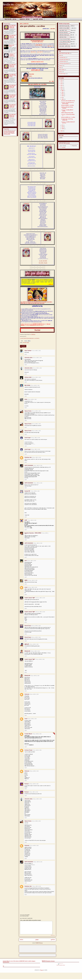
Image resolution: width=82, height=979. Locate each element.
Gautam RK (27, 491)
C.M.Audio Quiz (62, 57)
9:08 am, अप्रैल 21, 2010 (36, 430)
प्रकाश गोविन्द (52, 28)
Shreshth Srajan (26, 342)
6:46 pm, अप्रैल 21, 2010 (37, 465)
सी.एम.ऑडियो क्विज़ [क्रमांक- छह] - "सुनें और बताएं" (12, 65)
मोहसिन (26, 580)
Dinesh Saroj (28, 625)
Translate (63, 147)
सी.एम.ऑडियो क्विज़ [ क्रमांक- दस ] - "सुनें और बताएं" (12, 106)
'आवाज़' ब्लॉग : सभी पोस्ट (38, 19)
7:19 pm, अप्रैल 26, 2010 (36, 886)
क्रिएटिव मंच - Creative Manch (17, 4)
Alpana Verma (28, 411)
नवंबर (63, 92)
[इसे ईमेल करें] (25, 341)
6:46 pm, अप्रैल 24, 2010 (37, 861)
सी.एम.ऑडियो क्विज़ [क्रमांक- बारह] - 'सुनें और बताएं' (12, 86)
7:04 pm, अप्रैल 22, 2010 (36, 733)
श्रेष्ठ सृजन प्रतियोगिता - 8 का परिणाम (67, 105)
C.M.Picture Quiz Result (64, 63)
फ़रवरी (63, 126)
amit (26, 560)
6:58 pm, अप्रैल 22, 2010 (32, 718)
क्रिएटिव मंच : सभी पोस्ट (25, 19)
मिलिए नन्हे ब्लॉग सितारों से (11, 46)
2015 (61, 80)
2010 (61, 88)
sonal (26, 587)
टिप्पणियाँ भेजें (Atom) (39, 943)
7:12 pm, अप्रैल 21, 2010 (34, 491)
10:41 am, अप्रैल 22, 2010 (40, 611)
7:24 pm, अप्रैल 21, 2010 (31, 520)
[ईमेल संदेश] (22, 340)
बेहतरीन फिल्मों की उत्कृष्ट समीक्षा (64, 53)
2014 (61, 81)
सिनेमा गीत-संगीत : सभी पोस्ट (10, 19)
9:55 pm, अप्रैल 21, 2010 (31, 560)
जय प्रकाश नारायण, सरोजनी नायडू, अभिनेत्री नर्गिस (67, 120)
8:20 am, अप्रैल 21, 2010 (37, 357)
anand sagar (28, 437)
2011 (61, 87)
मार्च (62, 125)
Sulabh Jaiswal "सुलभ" (30, 597)
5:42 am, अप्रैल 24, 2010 (34, 845)
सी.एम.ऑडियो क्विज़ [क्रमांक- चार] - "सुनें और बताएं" (12, 115)
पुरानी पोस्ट (53, 939)
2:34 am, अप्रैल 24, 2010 (36, 821)
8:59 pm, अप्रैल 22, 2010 (34, 771)
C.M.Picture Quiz (62, 61)
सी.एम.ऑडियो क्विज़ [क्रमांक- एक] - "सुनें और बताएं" (12, 36)
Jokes (60, 67)
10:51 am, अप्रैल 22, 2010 (36, 625)
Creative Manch (28, 733)
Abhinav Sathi (28, 377)
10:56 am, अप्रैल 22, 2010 (36, 637)
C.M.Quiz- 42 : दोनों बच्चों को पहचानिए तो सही (12, 55)
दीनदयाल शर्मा (27, 651)
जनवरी (63, 128)
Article (60, 55)
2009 (61, 130)
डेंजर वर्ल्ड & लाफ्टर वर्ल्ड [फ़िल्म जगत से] (68, 100)
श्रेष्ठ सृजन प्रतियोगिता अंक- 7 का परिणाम (68, 117)
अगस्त (63, 95)
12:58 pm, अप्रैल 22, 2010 (35, 651)
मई (62, 97)
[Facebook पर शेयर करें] (28, 341)
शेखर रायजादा (27, 385)
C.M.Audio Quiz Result (63, 59)
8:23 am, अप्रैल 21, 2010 (36, 377)
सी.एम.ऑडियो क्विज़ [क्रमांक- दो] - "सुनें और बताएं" (12, 75)
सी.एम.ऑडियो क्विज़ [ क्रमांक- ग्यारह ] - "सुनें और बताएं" (12, 96)
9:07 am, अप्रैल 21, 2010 (36, 411)
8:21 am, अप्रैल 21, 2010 (37, 368)
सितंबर (63, 93)
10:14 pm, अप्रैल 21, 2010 (32, 580)
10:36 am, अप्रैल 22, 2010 (40, 597)
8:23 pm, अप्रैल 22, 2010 (36, 750)
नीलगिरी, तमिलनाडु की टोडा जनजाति (67, 112)
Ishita (26, 399)
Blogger (41, 970)
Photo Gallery (62, 69)
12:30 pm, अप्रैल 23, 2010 (33, 783)
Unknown (27, 694)
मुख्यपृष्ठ (37, 939)
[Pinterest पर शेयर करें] (29, 341)
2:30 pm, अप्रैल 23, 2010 (37, 798)
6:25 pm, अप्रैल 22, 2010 (34, 675)
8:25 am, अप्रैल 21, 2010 (34, 385)
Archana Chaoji (28, 750)
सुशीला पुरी (27, 644)
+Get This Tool (53, 935)
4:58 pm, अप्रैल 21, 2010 (36, 457)
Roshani (27, 783)
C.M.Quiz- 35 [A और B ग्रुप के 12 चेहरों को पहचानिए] (67, 103)
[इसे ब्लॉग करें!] (26, 341)
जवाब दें (26, 354)
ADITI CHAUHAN (29, 465)
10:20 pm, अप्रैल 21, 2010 (32, 587)
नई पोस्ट (21, 939)
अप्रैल (63, 99)
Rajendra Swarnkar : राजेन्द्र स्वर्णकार (33, 533)
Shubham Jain (28, 457)
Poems (60, 71)
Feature (60, 65)
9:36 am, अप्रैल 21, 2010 (35, 449)
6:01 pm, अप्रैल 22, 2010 (40, 659)
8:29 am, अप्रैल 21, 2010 (32, 399)
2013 (61, 83)
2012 (61, 85)
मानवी (26, 520)
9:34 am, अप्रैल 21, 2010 (35, 437)
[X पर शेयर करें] (27, 341)
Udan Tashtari (28, 350)
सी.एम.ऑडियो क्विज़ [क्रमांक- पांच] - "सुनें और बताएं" (12, 26)
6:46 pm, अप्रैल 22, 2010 (34, 694)
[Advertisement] (43, 948)
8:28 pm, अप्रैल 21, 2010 (37, 543)
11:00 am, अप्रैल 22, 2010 (33, 644)
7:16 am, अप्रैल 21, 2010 (36, 350)
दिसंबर (63, 90)
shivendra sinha (28, 357)
